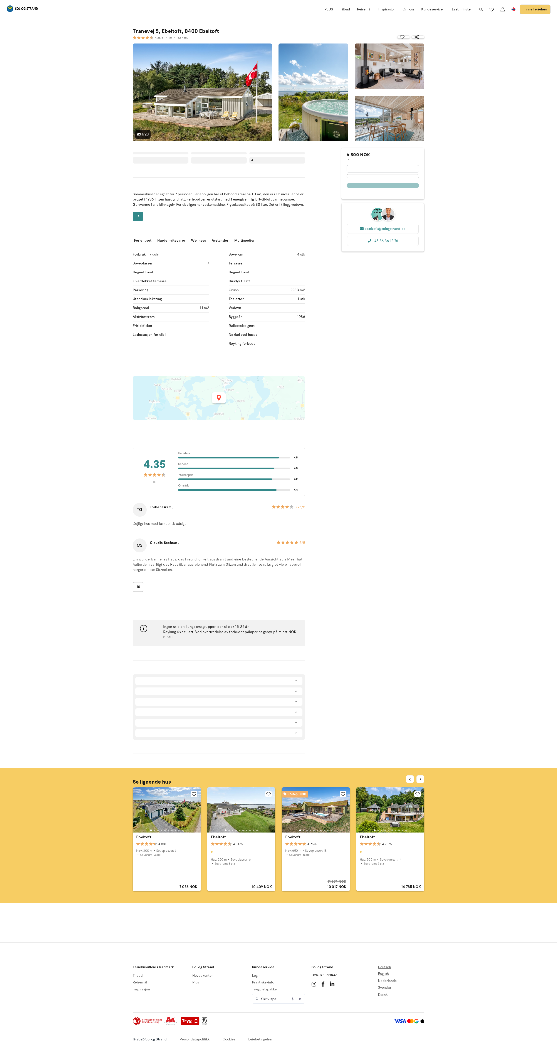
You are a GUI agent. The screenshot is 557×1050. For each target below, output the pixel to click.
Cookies (229, 1039)
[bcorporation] (205, 1024)
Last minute (461, 9)
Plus (195, 982)
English (383, 973)
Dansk (383, 994)
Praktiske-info (263, 982)
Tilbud (345, 9)
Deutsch (384, 967)
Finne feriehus (535, 9)
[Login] (502, 9)
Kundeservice (432, 9)
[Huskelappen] (491, 9)
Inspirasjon (387, 9)
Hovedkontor (202, 975)
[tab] (151, 830)
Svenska (384, 987)
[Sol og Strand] (22, 9)
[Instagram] (314, 984)
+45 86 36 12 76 (385, 241)
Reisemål (364, 9)
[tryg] (191, 1024)
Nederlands (387, 980)
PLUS (328, 9)
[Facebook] (323, 984)
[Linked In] (332, 984)
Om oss (408, 9)
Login (256, 975)
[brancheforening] (148, 1024)
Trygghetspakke (264, 989)
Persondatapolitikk (195, 1039)
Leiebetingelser (260, 1039)
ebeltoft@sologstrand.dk (385, 228)
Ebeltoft (143, 837)
